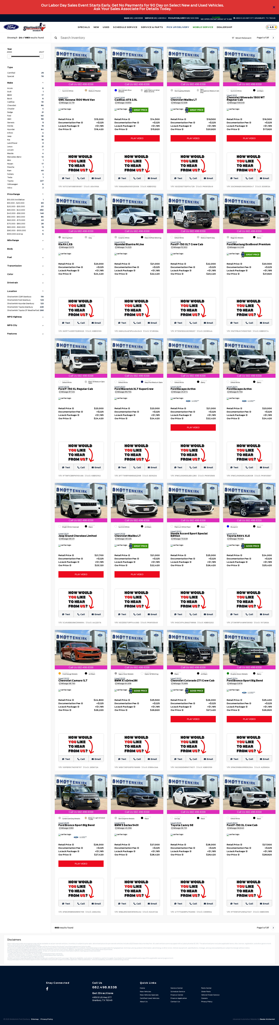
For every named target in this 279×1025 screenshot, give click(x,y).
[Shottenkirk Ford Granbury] (34, 27)
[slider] (9, 56)
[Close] (274, 7)
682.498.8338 (133, 18)
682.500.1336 (183, 18)
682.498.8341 (155, 18)
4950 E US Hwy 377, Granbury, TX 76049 (255, 18)
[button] (105, 65)
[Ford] (11, 27)
